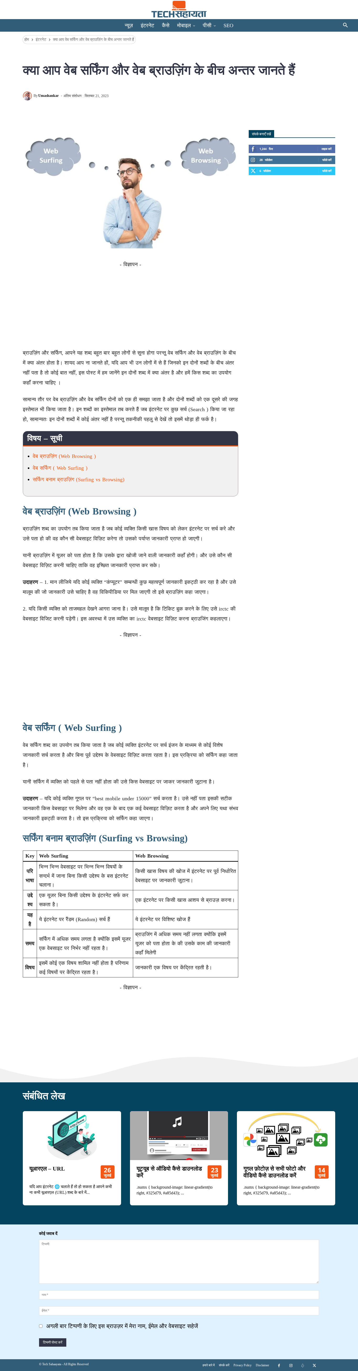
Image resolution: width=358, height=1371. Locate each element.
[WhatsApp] (83, 110)
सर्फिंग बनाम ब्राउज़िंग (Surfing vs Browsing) (78, 479)
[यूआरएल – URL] (72, 1135)
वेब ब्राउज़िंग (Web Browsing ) (64, 456)
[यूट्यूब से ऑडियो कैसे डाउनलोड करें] (179, 1135)
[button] (345, 25)
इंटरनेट (41, 39)
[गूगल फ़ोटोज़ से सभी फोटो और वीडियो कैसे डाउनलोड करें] (286, 1135)
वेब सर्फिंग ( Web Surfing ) (60, 468)
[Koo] (107, 110)
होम (26, 39)
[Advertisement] (130, 305)
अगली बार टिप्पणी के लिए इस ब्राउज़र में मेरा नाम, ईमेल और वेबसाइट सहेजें (122, 1326)
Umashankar (48, 96)
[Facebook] (59, 110)
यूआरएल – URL (47, 1168)
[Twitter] (71, 110)
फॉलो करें (327, 160)
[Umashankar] (28, 95)
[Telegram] (95, 110)
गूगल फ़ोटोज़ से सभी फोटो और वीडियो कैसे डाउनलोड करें (274, 1172)
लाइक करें (327, 149)
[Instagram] (290, 1365)
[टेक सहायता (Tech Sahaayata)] (179, 9)
